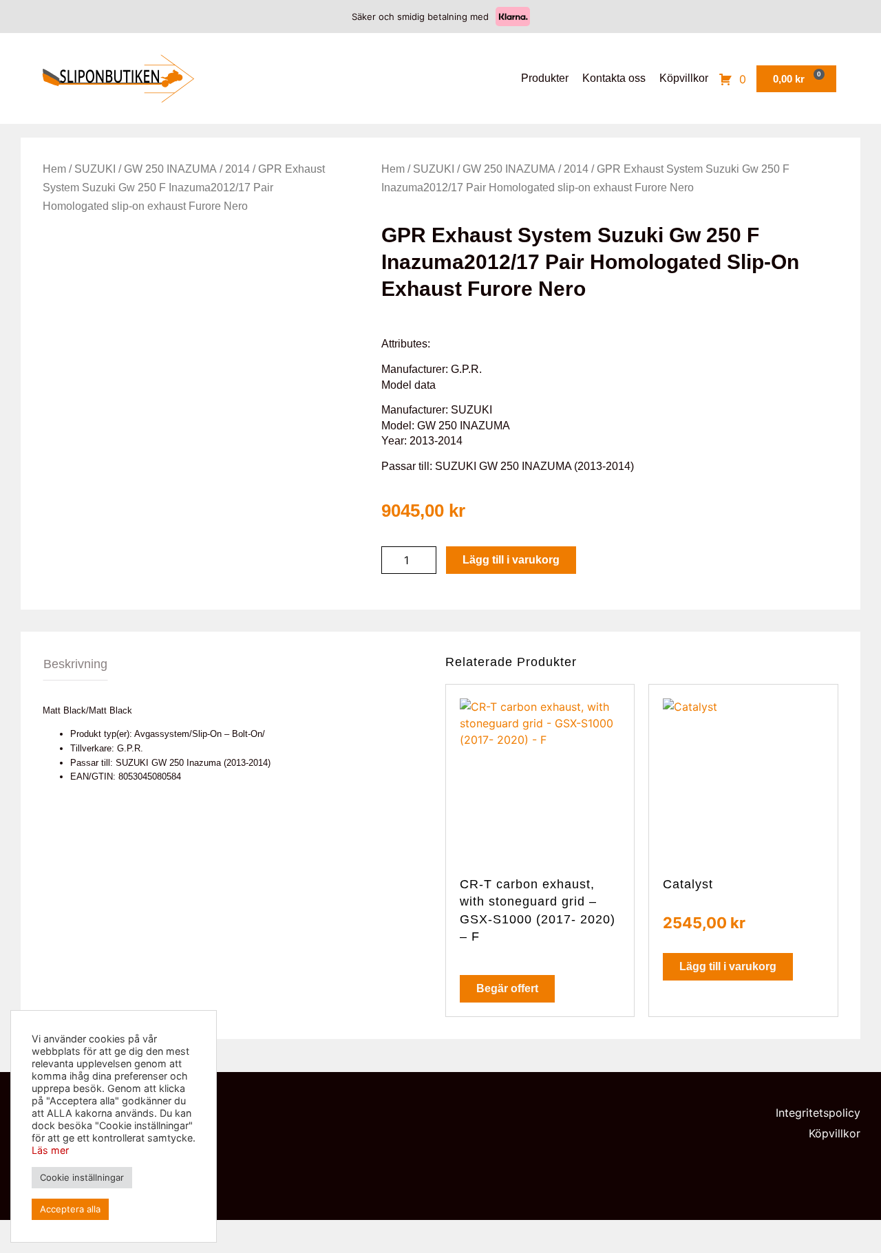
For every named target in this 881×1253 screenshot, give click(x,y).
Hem (54, 169)
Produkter (545, 78)
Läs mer (50, 1150)
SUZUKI (95, 169)
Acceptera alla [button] (70, 1208)
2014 (237, 169)
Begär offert (507, 988)
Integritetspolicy (818, 1113)
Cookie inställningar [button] (82, 1177)
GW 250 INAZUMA (170, 169)
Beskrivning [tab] (75, 664)
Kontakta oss (614, 78)
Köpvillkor (683, 78)
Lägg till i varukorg (511, 560)
